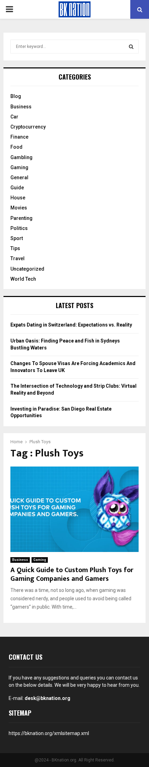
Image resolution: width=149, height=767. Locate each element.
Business (20, 560)
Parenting (21, 218)
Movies (18, 208)
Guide (17, 187)
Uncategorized (27, 269)
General (19, 177)
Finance (19, 137)
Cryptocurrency (28, 127)
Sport (16, 238)
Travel (17, 258)
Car (14, 116)
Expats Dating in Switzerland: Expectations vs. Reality (71, 325)
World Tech (23, 279)
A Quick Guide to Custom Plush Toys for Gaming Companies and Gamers (71, 574)
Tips (15, 248)
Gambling (21, 157)
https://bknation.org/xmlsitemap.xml (49, 733)
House (17, 197)
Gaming (39, 560)
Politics (19, 228)
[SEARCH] (131, 46)
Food (16, 147)
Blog (15, 96)
